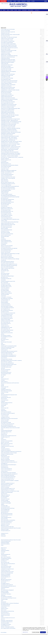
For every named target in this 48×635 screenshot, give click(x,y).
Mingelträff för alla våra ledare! (5, 615)
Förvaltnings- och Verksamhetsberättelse (7, 492)
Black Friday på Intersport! (4, 198)
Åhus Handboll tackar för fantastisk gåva (7, 100)
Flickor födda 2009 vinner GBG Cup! (6, 203)
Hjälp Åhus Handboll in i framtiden (6, 291)
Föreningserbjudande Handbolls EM (6, 558)
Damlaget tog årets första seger (5, 72)
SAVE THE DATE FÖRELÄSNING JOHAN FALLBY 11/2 (8, 477)
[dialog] (34, 630)
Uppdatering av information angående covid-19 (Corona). (9, 264)
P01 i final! (2, 376)
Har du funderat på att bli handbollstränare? (7, 174)
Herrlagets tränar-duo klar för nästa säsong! (7, 446)
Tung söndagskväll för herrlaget (5, 76)
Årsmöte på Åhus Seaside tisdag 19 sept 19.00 (7, 423)
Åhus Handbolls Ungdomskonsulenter (6, 227)
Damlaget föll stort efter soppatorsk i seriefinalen (8, 126)
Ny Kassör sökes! (3, 578)
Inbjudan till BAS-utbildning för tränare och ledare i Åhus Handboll (10, 427)
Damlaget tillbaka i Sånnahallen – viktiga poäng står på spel (9, 120)
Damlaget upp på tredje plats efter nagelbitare (7, 62)
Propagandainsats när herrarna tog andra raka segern (9, 104)
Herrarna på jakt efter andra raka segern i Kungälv (8, 125)
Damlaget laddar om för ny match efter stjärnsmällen (8, 124)
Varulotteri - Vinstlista (4, 220)
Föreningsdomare (3, 244)
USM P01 (2, 377)
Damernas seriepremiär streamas (6, 235)
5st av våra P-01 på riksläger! (5, 458)
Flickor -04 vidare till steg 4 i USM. (5, 322)
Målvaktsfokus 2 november (5, 525)
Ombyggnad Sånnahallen (4, 192)
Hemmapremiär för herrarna (5, 231)
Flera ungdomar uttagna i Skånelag (6, 285)
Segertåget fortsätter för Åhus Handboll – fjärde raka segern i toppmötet (11, 141)
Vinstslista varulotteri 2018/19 (5, 326)
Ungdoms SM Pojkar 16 (4, 381)
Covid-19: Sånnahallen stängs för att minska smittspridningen (9, 221)
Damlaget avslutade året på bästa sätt (6, 96)
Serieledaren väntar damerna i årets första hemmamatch (9, 80)
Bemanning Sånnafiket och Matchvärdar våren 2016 (8, 586)
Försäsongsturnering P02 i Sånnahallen (6, 359)
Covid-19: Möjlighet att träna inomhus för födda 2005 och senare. (10, 219)
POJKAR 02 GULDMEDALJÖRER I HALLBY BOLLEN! (7, 475)
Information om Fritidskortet (5, 158)
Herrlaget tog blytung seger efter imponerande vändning (9, 130)
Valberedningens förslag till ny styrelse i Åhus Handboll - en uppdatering (11, 360)
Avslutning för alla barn (4, 471)
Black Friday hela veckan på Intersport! (6, 225)
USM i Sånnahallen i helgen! (5, 270)
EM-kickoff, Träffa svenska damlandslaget (7, 572)
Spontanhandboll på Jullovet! (5, 587)
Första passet (3, 409)
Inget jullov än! (3, 588)
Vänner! (2, 600)
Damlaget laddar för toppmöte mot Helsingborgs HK (8, 105)
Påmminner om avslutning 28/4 (5, 459)
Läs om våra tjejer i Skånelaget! (5, 501)
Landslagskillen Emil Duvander (5, 417)
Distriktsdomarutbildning (4, 302)
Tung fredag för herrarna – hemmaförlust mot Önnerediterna (9, 142)
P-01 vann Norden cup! (4, 396)
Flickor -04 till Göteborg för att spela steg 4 (7, 310)
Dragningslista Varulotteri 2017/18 (5, 389)
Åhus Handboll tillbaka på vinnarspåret (6, 336)
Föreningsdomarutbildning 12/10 (5, 530)
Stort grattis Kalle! (3, 260)
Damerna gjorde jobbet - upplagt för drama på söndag (8, 45)
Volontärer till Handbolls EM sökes (6, 541)
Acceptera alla (43, 632)
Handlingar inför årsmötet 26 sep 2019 (6, 293)
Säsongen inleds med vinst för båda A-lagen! (7, 526)
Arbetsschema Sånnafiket (4, 421)
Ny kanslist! (2, 553)
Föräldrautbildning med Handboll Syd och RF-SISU (8, 183)
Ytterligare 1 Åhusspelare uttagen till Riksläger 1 (7, 268)
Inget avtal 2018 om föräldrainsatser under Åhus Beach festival (10, 382)
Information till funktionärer (5, 289)
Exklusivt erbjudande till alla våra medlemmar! (7, 261)
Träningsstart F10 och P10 (4, 533)
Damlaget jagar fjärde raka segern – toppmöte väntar (8, 145)
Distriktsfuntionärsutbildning (5, 550)
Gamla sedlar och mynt (4, 516)
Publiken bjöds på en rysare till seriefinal (7, 332)
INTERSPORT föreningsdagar (5, 487)
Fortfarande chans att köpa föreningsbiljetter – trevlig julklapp (10, 480)
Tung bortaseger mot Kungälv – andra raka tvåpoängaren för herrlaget (11, 121)
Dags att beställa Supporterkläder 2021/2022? (7, 202)
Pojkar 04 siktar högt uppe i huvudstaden (7, 306)
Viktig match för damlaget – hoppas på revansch (8, 113)
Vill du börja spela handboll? (5, 204)
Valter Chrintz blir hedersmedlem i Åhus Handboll (8, 188)
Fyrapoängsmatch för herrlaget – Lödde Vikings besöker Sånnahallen (11, 132)
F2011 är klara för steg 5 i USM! (5, 35)
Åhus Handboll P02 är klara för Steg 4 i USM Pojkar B (8, 472)
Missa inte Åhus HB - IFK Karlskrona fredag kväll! (8, 413)
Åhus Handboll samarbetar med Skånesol (7, 134)
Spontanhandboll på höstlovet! (5, 506)
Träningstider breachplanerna (5, 448)
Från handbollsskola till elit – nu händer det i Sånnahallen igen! (10, 603)
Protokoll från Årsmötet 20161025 (5, 485)
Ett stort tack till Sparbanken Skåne (6, 212)
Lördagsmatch (3, 401)
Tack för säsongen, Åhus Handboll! (6, 166)
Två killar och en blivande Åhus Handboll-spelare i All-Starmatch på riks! (11, 451)
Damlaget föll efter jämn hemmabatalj (6, 117)
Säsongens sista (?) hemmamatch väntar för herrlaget (8, 50)
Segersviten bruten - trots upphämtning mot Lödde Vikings (9, 55)
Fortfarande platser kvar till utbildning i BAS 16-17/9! (8, 426)
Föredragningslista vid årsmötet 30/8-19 (6, 365)
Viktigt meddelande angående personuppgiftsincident (8, 170)
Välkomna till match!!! (4, 398)
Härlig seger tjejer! (3, 601)
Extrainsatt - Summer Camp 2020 (5, 252)
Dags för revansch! (3, 609)
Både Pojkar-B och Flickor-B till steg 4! (6, 579)
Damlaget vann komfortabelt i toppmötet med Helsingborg (9, 99)
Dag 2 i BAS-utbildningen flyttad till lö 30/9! (7, 425)
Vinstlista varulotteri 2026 (4, 63)
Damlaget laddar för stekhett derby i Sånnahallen (8, 133)
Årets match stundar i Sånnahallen (6, 92)
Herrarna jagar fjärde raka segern (6, 79)
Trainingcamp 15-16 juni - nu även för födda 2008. (8, 178)
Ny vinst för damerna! (4, 497)
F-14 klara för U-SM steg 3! (4, 415)
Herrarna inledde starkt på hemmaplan (6, 229)
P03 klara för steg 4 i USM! (4, 386)
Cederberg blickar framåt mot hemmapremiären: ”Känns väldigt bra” (10, 153)
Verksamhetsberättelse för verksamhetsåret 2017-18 (8, 355)
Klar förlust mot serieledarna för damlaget (7, 78)
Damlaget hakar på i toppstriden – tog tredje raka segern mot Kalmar (10, 146)
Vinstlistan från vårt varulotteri (5, 456)
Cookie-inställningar (3, 632)
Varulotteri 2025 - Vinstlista (4, 169)
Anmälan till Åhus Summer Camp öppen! (6, 215)
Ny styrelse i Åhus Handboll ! (5, 419)
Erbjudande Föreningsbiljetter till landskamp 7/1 (7, 483)
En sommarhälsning (4, 555)
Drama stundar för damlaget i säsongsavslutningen (8, 43)
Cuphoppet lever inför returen (5, 33)
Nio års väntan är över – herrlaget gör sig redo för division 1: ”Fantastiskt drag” (12, 157)
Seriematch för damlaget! (4, 500)
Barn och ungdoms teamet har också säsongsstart (8, 628)
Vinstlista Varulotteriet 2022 (5, 191)
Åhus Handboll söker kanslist (5, 444)
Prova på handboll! (3, 161)
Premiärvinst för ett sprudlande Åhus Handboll (7, 347)
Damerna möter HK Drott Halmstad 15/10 (6, 521)
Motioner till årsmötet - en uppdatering (6, 361)
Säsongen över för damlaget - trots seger (7, 39)
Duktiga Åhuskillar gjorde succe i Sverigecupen (7, 489)
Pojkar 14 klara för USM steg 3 (5, 273)
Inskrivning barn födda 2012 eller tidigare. (7, 353)
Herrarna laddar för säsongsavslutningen (7, 42)
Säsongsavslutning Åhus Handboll (6, 373)
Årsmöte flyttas (3, 551)
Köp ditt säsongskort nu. (4, 349)
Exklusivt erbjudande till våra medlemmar (7, 318)
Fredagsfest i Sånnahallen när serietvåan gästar (8, 74)
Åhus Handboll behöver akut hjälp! (6, 422)
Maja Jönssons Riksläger (4, 228)
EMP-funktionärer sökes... (4, 277)
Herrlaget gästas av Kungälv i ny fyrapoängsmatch (8, 84)
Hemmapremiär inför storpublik (5, 283)
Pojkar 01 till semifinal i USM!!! (5, 562)
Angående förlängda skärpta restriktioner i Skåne (8, 224)
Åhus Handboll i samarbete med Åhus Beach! (7, 262)
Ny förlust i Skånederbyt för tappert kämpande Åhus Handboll (10, 136)
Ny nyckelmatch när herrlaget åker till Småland (7, 109)
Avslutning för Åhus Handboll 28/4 (6, 450)
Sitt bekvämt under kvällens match (6, 397)
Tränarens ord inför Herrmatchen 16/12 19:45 (7, 479)
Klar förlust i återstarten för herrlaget (6, 93)
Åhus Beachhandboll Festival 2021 (6, 216)
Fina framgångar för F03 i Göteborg (6, 624)
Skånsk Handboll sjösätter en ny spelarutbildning (8, 520)
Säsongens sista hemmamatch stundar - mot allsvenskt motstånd (10, 34)
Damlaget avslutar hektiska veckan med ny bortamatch (9, 46)
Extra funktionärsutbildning (5, 496)
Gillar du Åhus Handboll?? (4, 301)
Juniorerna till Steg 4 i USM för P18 (5, 323)
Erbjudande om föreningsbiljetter (5, 574)
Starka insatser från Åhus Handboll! (6, 566)
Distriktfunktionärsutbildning (5, 542)
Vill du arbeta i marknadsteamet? (5, 369)
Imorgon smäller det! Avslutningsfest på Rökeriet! (8, 563)
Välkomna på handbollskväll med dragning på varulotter (9, 394)
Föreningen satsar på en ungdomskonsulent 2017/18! (8, 435)
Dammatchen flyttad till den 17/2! (5, 576)
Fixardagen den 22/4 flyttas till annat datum (7, 454)
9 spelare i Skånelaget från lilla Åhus (6, 517)
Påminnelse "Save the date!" (5, 442)
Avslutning (2, 384)
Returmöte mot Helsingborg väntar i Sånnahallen (8, 101)
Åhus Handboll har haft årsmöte (5, 604)
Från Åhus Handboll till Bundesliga (6, 240)
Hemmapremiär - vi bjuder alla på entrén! (7, 620)
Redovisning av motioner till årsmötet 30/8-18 (7, 363)
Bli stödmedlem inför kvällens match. (6, 278)
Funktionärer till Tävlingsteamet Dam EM (6, 514)
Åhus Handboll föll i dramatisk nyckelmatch (7, 330)
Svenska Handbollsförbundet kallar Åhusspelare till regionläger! (10, 196)
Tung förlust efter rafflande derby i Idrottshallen (8, 116)
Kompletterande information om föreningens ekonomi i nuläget (10, 491)
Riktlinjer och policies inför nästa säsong (6, 443)
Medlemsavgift (3, 481)
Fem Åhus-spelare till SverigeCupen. (6, 411)
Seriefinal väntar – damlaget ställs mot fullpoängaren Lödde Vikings (10, 128)
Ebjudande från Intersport (4, 162)
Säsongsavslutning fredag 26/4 (5, 303)
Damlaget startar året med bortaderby (6, 91)
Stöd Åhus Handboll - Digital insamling (6, 254)
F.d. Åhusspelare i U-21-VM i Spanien (6, 297)
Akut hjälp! (2, 385)
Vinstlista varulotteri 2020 (4, 269)
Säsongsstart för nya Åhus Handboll (6, 348)
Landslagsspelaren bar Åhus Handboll (6, 315)
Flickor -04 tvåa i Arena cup (4, 339)
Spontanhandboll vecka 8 (4, 467)
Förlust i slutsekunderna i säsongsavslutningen (7, 41)
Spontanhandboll (3, 405)
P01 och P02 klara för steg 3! (5, 414)
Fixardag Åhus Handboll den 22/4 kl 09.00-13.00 (7, 460)
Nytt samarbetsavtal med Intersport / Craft (7, 211)
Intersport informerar (4, 357)
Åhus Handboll (3, 1)
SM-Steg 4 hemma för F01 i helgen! (6, 567)
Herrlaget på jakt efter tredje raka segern (7, 64)
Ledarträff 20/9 (3, 534)
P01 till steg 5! (3, 380)
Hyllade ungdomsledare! (4, 179)
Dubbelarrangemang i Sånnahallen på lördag (7, 611)
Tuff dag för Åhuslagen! (4, 599)
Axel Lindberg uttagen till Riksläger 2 (6, 190)
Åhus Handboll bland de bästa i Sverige (6, 316)
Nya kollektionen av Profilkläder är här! (6, 207)
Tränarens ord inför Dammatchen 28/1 (6, 468)
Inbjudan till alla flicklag (4, 518)
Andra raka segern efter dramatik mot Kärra (7, 67)
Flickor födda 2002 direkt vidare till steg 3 (6, 513)
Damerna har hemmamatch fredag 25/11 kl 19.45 (8, 488)
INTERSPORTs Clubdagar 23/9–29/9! (6, 159)
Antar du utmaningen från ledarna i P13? (6, 249)
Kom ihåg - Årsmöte (3, 607)
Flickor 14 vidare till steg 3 (4, 282)
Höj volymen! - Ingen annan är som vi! (6, 173)
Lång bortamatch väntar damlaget (6, 66)
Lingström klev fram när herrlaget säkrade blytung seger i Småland (10, 108)
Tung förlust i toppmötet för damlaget (6, 83)
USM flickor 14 (3, 340)
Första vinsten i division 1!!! (4, 612)
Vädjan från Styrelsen (4, 493)
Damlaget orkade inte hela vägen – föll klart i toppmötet (9, 137)
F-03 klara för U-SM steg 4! (4, 392)
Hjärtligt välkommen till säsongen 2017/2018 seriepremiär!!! (9, 418)
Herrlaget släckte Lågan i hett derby (6, 70)
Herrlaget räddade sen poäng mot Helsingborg (7, 112)
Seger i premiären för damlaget (5, 232)
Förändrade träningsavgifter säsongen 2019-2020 (8, 281)
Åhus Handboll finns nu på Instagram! (6, 596)
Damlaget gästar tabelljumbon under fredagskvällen (8, 71)
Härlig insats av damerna (4, 608)
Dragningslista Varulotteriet (5, 559)
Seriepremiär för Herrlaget (4, 529)
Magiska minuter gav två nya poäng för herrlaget (8, 87)
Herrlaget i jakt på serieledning (5, 58)
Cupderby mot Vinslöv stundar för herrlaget (7, 38)
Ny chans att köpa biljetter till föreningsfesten (7, 307)
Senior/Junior (9, 1)
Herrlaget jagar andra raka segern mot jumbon (7, 88)
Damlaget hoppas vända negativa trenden (7, 75)
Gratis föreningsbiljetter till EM (5, 509)
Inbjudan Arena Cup (4, 547)
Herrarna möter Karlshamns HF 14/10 (6, 522)
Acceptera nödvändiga (35, 632)
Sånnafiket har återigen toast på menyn (6, 402)
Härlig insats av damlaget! (4, 591)
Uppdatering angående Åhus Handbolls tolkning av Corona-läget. (10, 253)
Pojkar (19, 1)
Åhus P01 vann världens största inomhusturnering (8, 476)
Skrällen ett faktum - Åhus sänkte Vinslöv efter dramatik (9, 37)
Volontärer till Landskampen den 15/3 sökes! (7, 571)
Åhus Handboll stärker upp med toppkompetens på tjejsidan (9, 165)
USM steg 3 (2, 393)
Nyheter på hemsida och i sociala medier (7, 484)
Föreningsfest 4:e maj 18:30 (5, 311)
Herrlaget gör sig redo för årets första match (7, 95)
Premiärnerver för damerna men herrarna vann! (8, 617)
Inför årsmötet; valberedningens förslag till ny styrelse (8, 364)
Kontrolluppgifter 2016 (4, 463)
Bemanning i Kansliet (4, 455)
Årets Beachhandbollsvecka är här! (6, 163)
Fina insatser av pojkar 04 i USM (5, 331)
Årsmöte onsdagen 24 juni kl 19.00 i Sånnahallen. (8, 29)
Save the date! (3, 447)
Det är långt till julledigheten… (5, 592)
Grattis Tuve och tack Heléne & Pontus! (6, 175)
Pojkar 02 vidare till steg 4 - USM (5, 328)
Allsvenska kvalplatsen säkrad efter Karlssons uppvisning (9, 47)
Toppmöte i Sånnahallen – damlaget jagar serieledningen (9, 138)
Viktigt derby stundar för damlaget (6, 54)
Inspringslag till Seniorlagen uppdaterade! (7, 584)
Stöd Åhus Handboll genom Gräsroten (6, 241)
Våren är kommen (3, 582)
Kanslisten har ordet (4, 434)
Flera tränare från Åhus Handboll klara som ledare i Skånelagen (10, 258)
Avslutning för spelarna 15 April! (5, 570)
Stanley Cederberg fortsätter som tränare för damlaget (9, 452)
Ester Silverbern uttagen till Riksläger (6, 200)
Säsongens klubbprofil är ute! (5, 625)
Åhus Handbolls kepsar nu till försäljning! (7, 298)
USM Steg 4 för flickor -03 (4, 324)
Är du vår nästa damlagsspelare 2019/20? (7, 314)
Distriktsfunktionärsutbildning (5, 543)
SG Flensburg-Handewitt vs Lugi (5, 299)
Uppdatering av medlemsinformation (6, 431)
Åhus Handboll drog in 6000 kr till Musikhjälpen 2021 (8, 195)
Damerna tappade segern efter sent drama (7, 103)
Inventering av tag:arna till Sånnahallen (6, 430)
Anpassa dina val (25, 632)
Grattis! (2, 343)
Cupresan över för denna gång (5, 30)
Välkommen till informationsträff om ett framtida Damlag (9, 265)
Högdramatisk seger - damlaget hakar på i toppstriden (8, 129)
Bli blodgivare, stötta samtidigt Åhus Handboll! (7, 171)
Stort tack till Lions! (3, 439)
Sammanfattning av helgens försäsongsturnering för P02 (9, 351)
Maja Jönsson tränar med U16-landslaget (7, 245)
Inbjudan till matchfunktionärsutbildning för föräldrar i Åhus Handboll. (11, 539)
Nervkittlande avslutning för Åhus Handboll (7, 320)
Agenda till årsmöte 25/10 (4, 512)
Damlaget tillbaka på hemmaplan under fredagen (8, 59)
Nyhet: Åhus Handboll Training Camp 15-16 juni (7, 182)
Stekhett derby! (3, 595)
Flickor (15, 1)
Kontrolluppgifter (3, 388)
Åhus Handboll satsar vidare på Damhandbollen (8, 187)
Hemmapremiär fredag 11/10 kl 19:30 (6, 286)
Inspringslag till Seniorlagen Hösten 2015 (6, 621)
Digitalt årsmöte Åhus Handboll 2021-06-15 (7, 208)
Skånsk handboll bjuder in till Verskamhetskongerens (8, 464)
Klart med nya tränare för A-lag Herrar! (6, 256)
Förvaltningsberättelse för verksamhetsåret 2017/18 (8, 356)
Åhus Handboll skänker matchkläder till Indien (7, 199)
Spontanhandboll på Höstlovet (5, 605)
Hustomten (2, 406)
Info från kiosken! (3, 295)
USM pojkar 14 (3, 344)
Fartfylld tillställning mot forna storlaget (6, 327)
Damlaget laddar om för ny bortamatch (6, 51)
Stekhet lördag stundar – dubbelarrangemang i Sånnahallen (9, 149)
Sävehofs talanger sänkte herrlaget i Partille (7, 150)
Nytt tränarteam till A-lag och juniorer (6, 372)
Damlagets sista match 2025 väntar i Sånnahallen (8, 97)
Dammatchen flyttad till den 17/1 (5, 580)
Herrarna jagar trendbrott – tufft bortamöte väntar (8, 140)
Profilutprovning (3, 549)
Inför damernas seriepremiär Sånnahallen (7, 233)
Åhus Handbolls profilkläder (5, 290)
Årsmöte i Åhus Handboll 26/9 (5, 287)
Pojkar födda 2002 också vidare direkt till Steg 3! (7, 508)
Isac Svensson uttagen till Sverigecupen (6, 194)
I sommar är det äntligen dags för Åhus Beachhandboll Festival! (10, 186)
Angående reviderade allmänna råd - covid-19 (7, 223)
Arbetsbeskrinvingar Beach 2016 (5, 554)
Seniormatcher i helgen (4, 505)
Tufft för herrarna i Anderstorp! (5, 613)
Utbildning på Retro (3, 410)
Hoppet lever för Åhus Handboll (5, 319)
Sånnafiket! (2, 237)
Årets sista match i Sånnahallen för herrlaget (7, 107)
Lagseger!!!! (2, 504)
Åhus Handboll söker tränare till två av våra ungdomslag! (9, 248)
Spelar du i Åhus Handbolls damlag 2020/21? (7, 266)
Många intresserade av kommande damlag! (7, 257)
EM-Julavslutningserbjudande (5, 510)
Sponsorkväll (3, 368)
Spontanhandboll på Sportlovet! (5, 575)
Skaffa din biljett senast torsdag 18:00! (6, 390)
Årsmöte (2, 438)
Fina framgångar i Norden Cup (5, 583)
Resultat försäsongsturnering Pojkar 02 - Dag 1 (7, 352)
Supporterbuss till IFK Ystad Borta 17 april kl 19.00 (8, 31)
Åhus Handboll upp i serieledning (5, 335)
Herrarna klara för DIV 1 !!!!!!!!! (5, 167)
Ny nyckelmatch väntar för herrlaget (6, 68)
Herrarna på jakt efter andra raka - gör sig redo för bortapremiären (10, 154)
